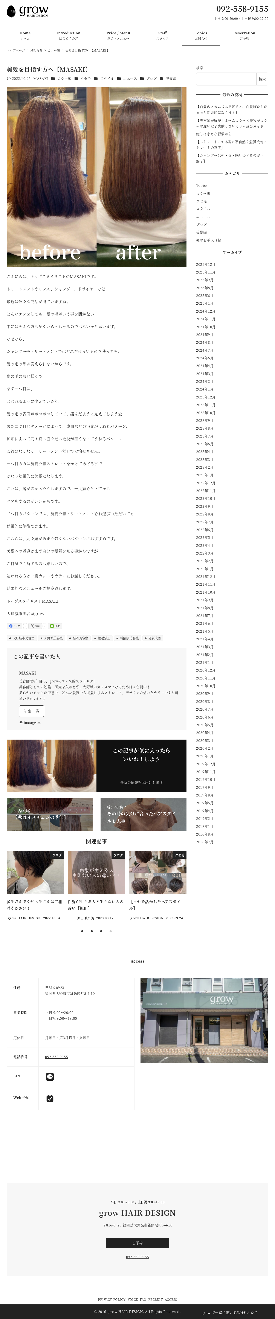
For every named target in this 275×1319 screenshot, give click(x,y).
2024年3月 (205, 373)
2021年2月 (205, 654)
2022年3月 (205, 553)
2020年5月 (205, 724)
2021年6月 (205, 623)
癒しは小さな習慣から (214, 133)
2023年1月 (205, 475)
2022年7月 (205, 522)
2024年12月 (205, 311)
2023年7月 (205, 436)
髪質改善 (154, 638)
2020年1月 (205, 756)
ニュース (130, 78)
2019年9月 (205, 787)
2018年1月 (205, 826)
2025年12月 (205, 264)
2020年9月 (205, 693)
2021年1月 (205, 662)
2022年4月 (205, 545)
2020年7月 (205, 709)
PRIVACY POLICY (112, 1299)
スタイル (107, 78)
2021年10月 (205, 592)
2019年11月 (205, 771)
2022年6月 (205, 529)
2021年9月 (205, 599)
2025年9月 (205, 279)
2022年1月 (205, 568)
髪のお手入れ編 (208, 240)
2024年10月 (205, 326)
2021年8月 (205, 607)
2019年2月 (205, 818)
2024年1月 (205, 389)
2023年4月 (205, 451)
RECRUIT (155, 1299)
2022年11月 (205, 490)
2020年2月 (205, 748)
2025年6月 (205, 295)
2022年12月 (205, 482)
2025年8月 (205, 287)
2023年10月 (205, 412)
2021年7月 (205, 615)
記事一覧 (32, 711)
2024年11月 (205, 318)
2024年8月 (205, 342)
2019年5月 (205, 802)
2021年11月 (205, 584)
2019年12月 (205, 763)
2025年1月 (205, 303)
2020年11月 (205, 678)
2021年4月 (205, 639)
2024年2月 (205, 381)
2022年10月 (205, 498)
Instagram (32, 722)
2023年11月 (205, 404)
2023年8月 (205, 428)
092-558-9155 (242, 8)
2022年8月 (205, 514)
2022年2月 (205, 560)
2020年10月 (205, 685)
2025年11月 (205, 272)
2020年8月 (205, 701)
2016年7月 (205, 841)
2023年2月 (205, 467)
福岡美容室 (80, 638)
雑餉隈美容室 (129, 638)
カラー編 (64, 78)
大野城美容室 (53, 638)
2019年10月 (205, 779)
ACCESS (171, 1299)
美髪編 (171, 78)
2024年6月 (205, 358)
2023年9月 (205, 420)
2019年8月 (205, 795)
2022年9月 (205, 506)
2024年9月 (205, 334)
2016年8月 (205, 834)
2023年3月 (205, 459)
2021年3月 (205, 646)
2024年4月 (205, 365)
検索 (199, 67)
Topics (202, 185)
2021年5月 (205, 631)
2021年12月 (205, 576)
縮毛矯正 (103, 638)
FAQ (143, 1299)
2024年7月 (205, 350)
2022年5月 (205, 537)
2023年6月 (205, 443)
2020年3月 (205, 740)
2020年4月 (205, 732)
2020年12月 (205, 670)
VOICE (133, 1299)
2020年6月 (205, 717)
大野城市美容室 (23, 638)
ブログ (151, 78)
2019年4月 (205, 810)
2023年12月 (205, 397)
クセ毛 (86, 78)
